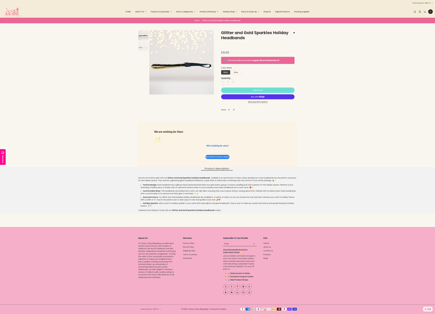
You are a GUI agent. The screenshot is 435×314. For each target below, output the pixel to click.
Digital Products (282, 12)
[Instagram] (243, 286)
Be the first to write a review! (217, 157)
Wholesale (187, 258)
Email (226, 244)
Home (197, 20)
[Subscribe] (254, 243)
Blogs (265, 258)
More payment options (258, 102)
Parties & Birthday (208, 12)
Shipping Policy (189, 251)
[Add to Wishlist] (294, 33)
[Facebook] (231, 286)
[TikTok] (249, 286)
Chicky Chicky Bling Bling (198, 309)
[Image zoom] (181, 62)
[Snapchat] (225, 292)
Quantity (226, 78)
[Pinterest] (237, 286)
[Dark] (430, 11)
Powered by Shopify (217, 309)
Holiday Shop (229, 12)
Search (266, 243)
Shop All (267, 12)
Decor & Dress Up (249, 12)
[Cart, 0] (424, 12)
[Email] (243, 292)
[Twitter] (225, 286)
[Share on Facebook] (228, 109)
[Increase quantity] (232, 82)
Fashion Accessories (160, 12)
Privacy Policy (188, 243)
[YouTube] (231, 292)
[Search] (414, 11)
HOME (128, 12)
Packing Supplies (301, 12)
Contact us (268, 251)
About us (267, 247)
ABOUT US (139, 12)
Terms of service (190, 254)
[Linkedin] (237, 292)
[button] (258, 90)
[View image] (143, 35)
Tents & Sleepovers (184, 12)
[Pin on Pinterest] (233, 109)
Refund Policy (188, 247)
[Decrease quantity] (223, 82)
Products (267, 254)
